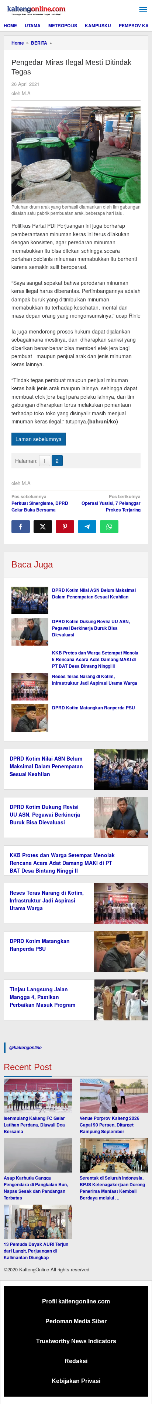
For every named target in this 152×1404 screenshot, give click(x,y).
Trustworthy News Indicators (76, 1341)
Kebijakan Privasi (76, 1381)
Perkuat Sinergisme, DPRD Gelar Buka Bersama (39, 503)
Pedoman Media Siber (76, 1321)
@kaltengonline (25, 1047)
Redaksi (76, 1361)
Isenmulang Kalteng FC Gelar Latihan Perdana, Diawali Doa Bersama (34, 1125)
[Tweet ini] (43, 526)
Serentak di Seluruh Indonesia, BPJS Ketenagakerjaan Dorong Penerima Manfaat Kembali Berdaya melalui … (112, 1187)
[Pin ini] (65, 526)
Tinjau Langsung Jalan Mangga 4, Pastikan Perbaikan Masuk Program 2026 (42, 1000)
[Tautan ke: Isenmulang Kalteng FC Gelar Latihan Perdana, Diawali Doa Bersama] (38, 1096)
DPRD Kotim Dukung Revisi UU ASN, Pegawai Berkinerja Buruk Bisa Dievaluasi (91, 628)
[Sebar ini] (20, 526)
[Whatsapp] (109, 526)
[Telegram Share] (87, 526)
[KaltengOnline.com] (37, 9)
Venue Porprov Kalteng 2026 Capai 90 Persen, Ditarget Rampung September (109, 1125)
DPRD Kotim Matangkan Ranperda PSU (93, 707)
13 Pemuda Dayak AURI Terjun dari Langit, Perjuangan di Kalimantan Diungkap (36, 1251)
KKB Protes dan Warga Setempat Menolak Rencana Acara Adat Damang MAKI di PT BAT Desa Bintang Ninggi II (95, 659)
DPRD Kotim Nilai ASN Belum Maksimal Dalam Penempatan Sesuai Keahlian (94, 593)
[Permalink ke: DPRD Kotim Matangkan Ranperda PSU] (29, 718)
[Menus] (143, 10)
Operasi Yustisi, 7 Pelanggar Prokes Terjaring (111, 503)
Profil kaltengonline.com (76, 1301)
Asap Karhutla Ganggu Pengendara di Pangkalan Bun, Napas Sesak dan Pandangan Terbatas (36, 1187)
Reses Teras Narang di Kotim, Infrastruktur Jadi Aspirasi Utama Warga (94, 679)
